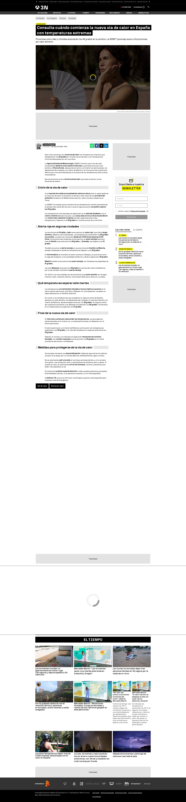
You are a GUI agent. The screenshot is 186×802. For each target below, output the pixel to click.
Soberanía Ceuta (44, 1)
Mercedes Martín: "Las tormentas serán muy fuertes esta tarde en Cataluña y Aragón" (90, 671)
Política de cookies (121, 793)
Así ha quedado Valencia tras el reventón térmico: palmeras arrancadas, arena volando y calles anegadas (131, 255)
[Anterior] (36, 2)
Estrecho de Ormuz (117, 1)
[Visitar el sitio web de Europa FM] (119, 783)
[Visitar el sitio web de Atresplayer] (137, 783)
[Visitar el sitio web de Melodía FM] (126, 783)
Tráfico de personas (64, 1)
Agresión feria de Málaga (144, 1)
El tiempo (122, 235)
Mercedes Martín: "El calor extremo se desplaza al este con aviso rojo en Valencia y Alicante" (140, 697)
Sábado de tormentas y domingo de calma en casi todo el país (129, 755)
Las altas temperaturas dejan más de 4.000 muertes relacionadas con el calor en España (53, 756)
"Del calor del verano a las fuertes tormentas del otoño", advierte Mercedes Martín (121, 697)
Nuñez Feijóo (53, 1)
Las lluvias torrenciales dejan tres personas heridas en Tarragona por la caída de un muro (130, 241)
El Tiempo (93, 639)
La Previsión (40, 18)
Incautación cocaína (105, 1)
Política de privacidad (107, 793)
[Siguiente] (149, 2)
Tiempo (86, 13)
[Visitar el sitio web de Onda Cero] (111, 783)
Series (129, 13)
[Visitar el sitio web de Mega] (96, 783)
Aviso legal (95, 793)
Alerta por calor (57, 386)
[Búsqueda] (148, 7)
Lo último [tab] (137, 230)
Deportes (57, 13)
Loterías (71, 13)
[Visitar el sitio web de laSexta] (74, 783)
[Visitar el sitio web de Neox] (81, 783)
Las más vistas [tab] (122, 230)
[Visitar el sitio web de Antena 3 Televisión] (66, 783)
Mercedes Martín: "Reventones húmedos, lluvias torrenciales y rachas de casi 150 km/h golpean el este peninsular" (90, 706)
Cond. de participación (135, 793)
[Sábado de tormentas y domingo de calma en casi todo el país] (132, 741)
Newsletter (143, 13)
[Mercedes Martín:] (93, 656)
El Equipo (63, 18)
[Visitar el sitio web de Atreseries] (104, 783)
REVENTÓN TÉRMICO (125, 249)
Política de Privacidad (138, 211)
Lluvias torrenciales (127, 263)
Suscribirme (131, 217)
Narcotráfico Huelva (77, 1)
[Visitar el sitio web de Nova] (89, 783)
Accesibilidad (96, 796)
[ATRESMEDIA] (42, 784)
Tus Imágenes (52, 18)
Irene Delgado (49, 145)
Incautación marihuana (91, 1)
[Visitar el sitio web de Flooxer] (147, 783)
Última (126, 7)
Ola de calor (42, 386)
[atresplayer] (139, 7)
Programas (100, 13)
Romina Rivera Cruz (130, 1)
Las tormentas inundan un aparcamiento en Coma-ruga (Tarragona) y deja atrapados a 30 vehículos (131, 268)
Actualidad (72, 18)
